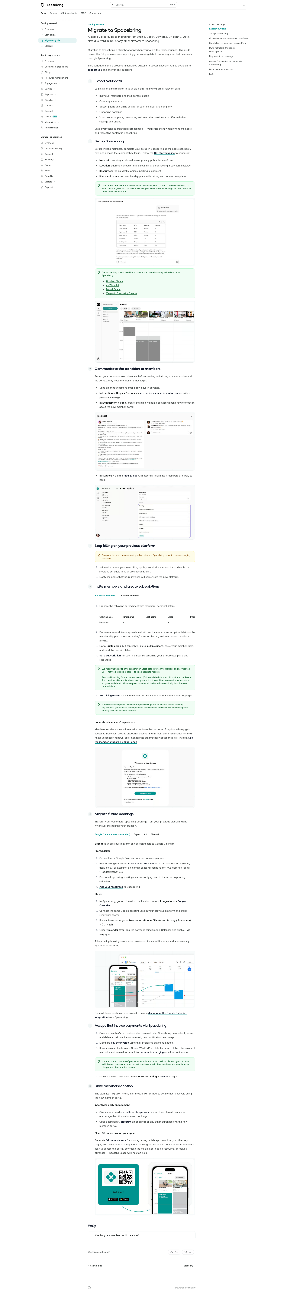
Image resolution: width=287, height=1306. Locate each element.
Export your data (217, 28)
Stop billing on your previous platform (227, 43)
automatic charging (152, 1052)
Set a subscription (110, 655)
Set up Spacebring (218, 33)
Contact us (95, 13)
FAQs (211, 74)
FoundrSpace (113, 289)
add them (107, 1064)
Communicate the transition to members (228, 38)
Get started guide (164, 152)
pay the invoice (120, 1042)
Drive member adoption (221, 69)
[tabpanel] (145, 660)
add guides (130, 475)
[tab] (105, 595)
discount (126, 1121)
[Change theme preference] (244, 4)
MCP (83, 13)
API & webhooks (69, 13)
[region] (147, 619)
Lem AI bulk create (116, 185)
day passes (142, 1112)
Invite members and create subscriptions (222, 50)
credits (127, 1112)
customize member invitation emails (161, 393)
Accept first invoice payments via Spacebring (225, 63)
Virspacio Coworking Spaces (121, 293)
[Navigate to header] (90, 81)
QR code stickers (116, 1140)
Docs (43, 13)
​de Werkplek (112, 285)
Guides (53, 13)
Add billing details (109, 695)
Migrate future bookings (221, 56)
